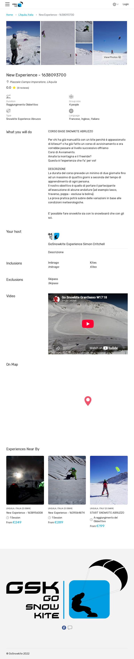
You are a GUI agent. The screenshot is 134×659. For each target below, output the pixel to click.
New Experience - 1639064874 (66, 512)
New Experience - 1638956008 (24, 512)
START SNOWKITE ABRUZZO (107, 512)
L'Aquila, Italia (25, 14)
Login (126, 4)
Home (9, 14)
